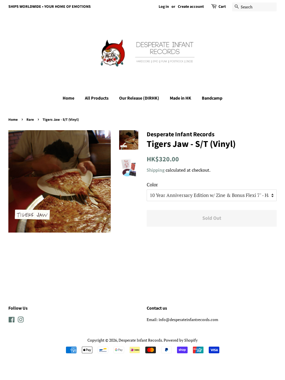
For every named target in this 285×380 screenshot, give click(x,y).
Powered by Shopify (181, 340)
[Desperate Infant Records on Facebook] (11, 320)
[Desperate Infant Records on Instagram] (21, 320)
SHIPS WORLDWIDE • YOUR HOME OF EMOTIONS (49, 6)
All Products (97, 98)
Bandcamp (212, 98)
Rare (30, 119)
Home (68, 98)
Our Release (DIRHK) (139, 98)
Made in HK (180, 98)
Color (152, 184)
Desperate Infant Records (140, 340)
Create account (191, 6)
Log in (164, 6)
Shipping (155, 170)
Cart (222, 6)
